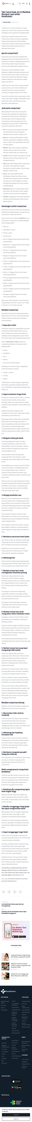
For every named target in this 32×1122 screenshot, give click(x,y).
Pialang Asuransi (15, 1051)
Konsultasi (24, 1003)
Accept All (16, 1114)
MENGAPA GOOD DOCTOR (6, 1038)
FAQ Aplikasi (24, 1061)
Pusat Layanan (25, 1059)
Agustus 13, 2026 (14, 959)
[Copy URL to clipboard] (20, 892)
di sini (21, 875)
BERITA (23, 1037)
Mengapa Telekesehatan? (5, 1046)
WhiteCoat (4, 1063)
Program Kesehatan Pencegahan (15, 1019)
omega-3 (19, 303)
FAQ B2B (14, 1028)
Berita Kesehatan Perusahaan (26, 1042)
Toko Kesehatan (26, 1010)
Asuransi (3, 1007)
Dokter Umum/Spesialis (25, 1006)
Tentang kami (5, 1051)
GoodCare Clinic (15, 1030)
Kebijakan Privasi (26, 1064)
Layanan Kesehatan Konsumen (14, 1024)
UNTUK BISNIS (4, 997)
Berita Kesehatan (26, 1027)
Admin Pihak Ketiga (16, 1056)
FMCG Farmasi (15, 1058)
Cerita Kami (4, 1049)
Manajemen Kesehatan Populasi (14, 1013)
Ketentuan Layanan (24, 1067)
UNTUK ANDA (25, 997)
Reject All (16, 1119)
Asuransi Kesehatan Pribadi (26, 1023)
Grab (3, 1056)
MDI (3, 1061)
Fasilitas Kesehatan (14, 1048)
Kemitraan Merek (16, 1033)
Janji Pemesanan (26, 1012)
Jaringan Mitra (4, 1010)
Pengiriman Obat (16, 1009)
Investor (4, 1054)
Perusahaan (3, 1005)
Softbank (4, 1058)
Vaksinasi (24, 1014)
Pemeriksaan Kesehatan (25, 1017)
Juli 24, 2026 (13, 978)
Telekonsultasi (15, 1007)
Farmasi (13, 1053)
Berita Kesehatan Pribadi (26, 1046)
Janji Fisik (24, 1021)
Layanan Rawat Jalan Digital (15, 1004)
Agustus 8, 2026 (14, 969)
